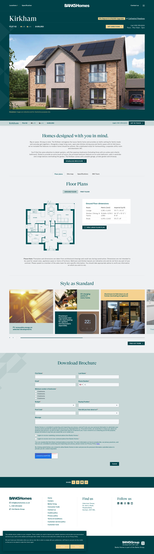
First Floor (84, 192)
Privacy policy (53, 516)
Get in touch (136, 123)
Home (50, 498)
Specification (27, 5)
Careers (51, 501)
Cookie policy (53, 513)
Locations (13, 5)
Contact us (135, 5)
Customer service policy (57, 522)
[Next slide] (13, 337)
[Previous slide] (9, 337)
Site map (70, 174)
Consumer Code (54, 507)
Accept (63, 546)
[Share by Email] (86, 482)
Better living (52, 504)
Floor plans (59, 174)
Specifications (82, 174)
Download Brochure (74, 161)
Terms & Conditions (55, 519)
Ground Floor (70, 192)
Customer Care (53, 525)
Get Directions (114, 26)
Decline (77, 546)
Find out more (135, 343)
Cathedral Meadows (136, 18)
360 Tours (96, 174)
